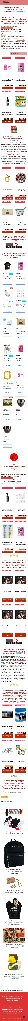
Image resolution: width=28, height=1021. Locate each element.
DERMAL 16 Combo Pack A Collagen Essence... (7, 543)
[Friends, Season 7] (7, 580)
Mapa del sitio (6, 1018)
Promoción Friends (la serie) (7, 600)
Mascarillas (4, 796)
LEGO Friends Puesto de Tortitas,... (20, 762)
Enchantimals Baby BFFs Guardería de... (7, 762)
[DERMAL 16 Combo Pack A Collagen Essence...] (7, 531)
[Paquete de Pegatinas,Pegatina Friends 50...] (20, 178)
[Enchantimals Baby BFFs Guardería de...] (7, 750)
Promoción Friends (7, 518)
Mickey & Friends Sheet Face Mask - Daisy (21, 79)
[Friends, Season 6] (20, 614)
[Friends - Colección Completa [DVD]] (7, 715)
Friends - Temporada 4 (20, 592)
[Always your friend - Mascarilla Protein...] (7, 101)
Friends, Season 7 (7, 591)
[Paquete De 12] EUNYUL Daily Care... (21, 509)
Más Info (7, 283)
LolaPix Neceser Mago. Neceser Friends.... (7, 223)
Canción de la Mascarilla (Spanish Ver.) (21, 113)
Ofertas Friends (7, 88)
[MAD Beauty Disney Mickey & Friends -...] (7, 67)
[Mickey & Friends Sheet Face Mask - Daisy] (20, 67)
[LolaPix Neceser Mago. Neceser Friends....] (7, 211)
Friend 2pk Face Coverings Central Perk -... (21, 223)
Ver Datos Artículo (8, 198)
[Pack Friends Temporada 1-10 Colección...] (20, 715)
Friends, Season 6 (21, 625)
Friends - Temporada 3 (7, 626)
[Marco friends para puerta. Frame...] (7, 178)
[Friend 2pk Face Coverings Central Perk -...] (20, 211)
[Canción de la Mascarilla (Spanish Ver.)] (20, 101)
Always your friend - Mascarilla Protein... (7, 113)
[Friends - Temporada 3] (7, 614)
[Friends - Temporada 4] (20, 580)
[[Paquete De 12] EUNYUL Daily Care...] (20, 498)
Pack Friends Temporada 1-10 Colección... (21, 727)
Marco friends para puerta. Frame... (8, 190)
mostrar (18, 53)
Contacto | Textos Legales (16, 1018)
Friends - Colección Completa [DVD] (7, 727)
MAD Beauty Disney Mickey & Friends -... (7, 79)
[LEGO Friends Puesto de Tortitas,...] (20, 750)
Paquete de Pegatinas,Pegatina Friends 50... (21, 190)
